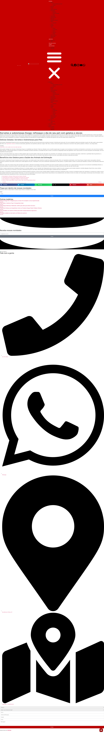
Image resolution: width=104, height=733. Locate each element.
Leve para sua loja (52, 43)
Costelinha (55, 29)
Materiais (52, 48)
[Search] (72, 65)
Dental (52, 88)
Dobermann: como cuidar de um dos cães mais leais (10, 147)
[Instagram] (78, 65)
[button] (54, 65)
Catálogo (52, 47)
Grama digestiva (54, 9)
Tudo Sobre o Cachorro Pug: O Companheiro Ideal (11, 203)
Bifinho (52, 2)
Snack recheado (56, 13)
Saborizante (53, 36)
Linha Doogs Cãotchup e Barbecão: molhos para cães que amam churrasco (17, 205)
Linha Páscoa (53, 17)
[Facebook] (75, 65)
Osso (52, 26)
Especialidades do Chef (57, 3)
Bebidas (54, 12)
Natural (54, 5)
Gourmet (54, 22)
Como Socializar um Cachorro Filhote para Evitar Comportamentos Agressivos (18, 210)
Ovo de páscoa (53, 35)
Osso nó (54, 32)
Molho (52, 21)
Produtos (50, 1)
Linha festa (53, 10)
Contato (50, 44)
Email (1, 191)
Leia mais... (2, 204)
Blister (54, 28)
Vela (54, 14)
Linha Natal (53, 16)
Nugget (52, 25)
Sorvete (52, 37)
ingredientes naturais (10, 143)
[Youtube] (81, 65)
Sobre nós (51, 39)
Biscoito (52, 6)
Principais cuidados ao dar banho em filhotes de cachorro (13, 213)
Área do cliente (51, 45)
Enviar (52, 196)
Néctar (52, 24)
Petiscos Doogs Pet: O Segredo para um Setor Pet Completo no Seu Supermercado (19, 200)
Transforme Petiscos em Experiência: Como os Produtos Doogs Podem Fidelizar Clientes (21, 208)
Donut (54, 111)
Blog (51, 41)
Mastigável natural (54, 20)
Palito (54, 33)
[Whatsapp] (84, 65)
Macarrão (52, 18)
